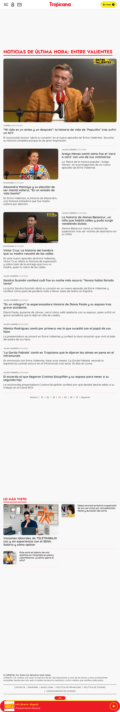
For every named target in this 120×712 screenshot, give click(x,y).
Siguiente (85, 397)
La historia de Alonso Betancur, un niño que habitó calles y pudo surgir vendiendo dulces (87, 220)
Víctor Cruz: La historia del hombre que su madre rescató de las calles (28, 251)
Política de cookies (95, 687)
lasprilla (7, 125)
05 (65, 397)
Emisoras (33, 687)
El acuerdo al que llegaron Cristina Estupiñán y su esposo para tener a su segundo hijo (56, 378)
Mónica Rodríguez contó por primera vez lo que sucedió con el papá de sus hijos (57, 330)
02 (48, 397)
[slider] (60, 700)
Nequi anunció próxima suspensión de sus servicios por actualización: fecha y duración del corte (97, 508)
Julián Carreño (69, 150)
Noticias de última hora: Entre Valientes (57, 51)
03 (54, 397)
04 (59, 397)
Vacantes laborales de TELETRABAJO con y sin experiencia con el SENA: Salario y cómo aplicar (30, 541)
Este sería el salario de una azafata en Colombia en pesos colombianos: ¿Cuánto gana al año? (36, 556)
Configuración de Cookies (61, 691)
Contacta (19, 687)
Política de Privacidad (68, 687)
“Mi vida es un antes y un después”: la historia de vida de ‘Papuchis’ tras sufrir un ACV (59, 131)
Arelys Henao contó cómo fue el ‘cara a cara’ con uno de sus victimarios (88, 155)
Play (114, 706)
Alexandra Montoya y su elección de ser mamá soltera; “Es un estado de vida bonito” (29, 190)
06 (71, 397)
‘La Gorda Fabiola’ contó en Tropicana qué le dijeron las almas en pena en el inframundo (58, 354)
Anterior (34, 397)
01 (42, 397)
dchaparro (8, 183)
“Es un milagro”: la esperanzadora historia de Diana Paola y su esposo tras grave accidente (57, 305)
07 (77, 397)
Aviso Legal (47, 687)
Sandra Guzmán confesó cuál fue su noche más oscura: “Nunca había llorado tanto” (58, 281)
